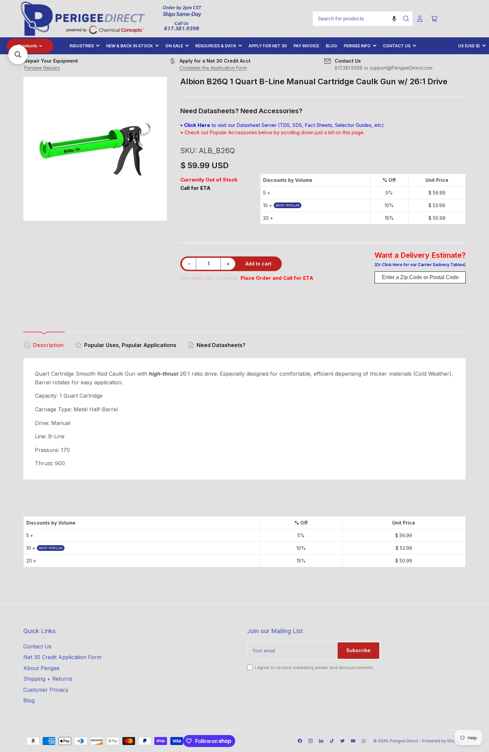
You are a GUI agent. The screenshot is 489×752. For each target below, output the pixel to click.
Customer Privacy (46, 689)
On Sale (174, 45)
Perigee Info (357, 45)
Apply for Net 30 (267, 45)
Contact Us (396, 45)
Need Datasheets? (221, 345)
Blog (331, 45)
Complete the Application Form (213, 68)
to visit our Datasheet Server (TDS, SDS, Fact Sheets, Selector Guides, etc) (282, 125)
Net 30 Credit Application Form (62, 657)
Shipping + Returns (47, 678)
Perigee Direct (404, 740)
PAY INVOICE (306, 45)
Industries (82, 45)
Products (27, 45)
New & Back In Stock (129, 45)
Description (48, 345)
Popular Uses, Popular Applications (130, 345)
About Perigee (41, 668)
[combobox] (362, 18)
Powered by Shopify (442, 740)
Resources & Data (215, 45)
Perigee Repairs (42, 68)
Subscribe (358, 650)
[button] (394, 18)
